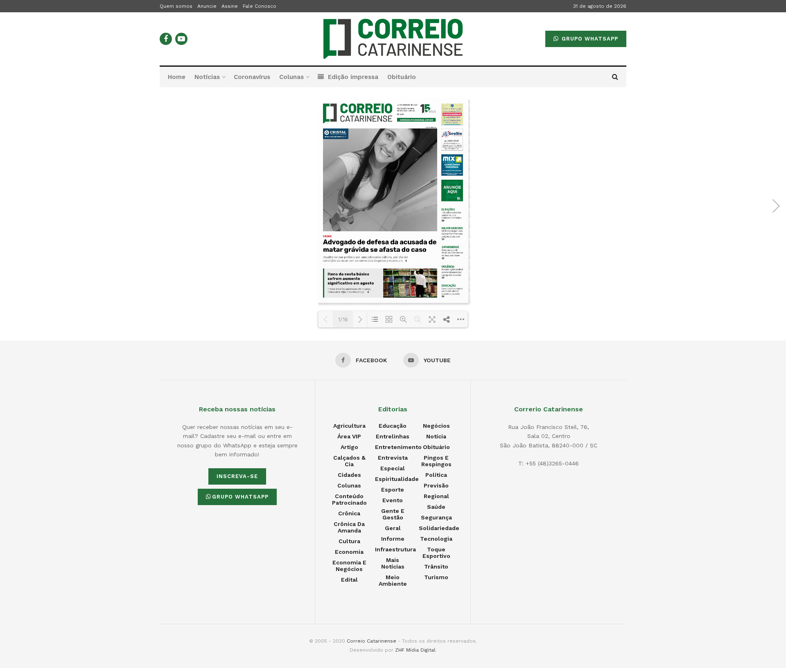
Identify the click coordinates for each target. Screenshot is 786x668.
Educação (393, 425)
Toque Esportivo (436, 552)
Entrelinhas (392, 436)
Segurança (436, 517)
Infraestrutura (395, 549)
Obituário (401, 77)
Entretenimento (398, 447)
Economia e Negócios (349, 565)
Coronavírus (252, 77)
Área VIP (349, 436)
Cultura (349, 541)
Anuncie (207, 6)
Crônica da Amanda (349, 527)
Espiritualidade (397, 479)
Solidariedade (439, 528)
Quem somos (176, 6)
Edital (349, 579)
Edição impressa (353, 77)
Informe (392, 538)
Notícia (436, 436)
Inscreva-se (237, 476)
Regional (436, 496)
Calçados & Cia (349, 460)
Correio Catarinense (371, 641)
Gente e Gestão (392, 514)
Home (176, 77)
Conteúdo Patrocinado (349, 499)
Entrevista (393, 457)
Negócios (436, 425)
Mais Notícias (392, 563)
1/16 (343, 319)
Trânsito (436, 566)
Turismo (436, 577)
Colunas (291, 77)
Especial (392, 468)
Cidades (349, 475)
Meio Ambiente (393, 580)
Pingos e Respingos (436, 460)
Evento (392, 500)
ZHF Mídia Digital (415, 650)
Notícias (207, 77)
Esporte (392, 489)
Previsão (436, 485)
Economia (349, 551)
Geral (393, 528)
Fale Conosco (259, 6)
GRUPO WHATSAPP (589, 39)
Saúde (436, 506)
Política (436, 475)
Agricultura (349, 425)
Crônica (349, 513)
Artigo (349, 447)
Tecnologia (436, 538)
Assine (229, 6)
